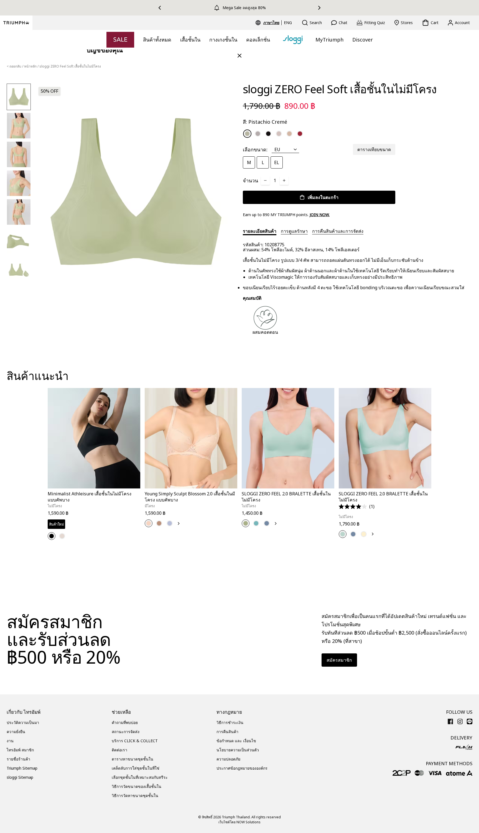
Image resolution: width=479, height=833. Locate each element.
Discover (362, 39)
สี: (265, 121)
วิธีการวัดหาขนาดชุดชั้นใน (135, 795)
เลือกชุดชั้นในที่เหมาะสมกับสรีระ (140, 777)
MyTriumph (329, 39)
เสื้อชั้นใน (190, 39)
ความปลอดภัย (228, 759)
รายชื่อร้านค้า (18, 759)
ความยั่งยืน (16, 731)
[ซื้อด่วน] (132, 489)
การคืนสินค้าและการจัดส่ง (337, 231)
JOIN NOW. (320, 214)
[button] (356, 506)
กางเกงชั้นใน (223, 39)
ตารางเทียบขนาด (374, 149)
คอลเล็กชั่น (258, 39)
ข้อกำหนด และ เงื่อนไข (236, 740)
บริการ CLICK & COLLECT (135, 740)
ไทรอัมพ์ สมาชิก (20, 749)
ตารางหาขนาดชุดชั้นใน (132, 759)
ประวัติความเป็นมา (23, 722)
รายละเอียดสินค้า (259, 231)
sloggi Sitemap (20, 777)
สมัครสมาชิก (339, 660)
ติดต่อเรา (119, 749)
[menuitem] (272, 22)
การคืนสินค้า (227, 731)
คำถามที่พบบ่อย (125, 722)
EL (276, 162)
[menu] (278, 22)
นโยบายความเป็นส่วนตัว (237, 749)
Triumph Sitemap (22, 768)
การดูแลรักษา (294, 231)
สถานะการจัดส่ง (125, 731)
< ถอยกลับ (14, 66)
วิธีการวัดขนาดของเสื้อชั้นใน (136, 786)
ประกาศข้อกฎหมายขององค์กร (241, 768)
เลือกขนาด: (255, 149)
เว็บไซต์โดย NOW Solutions (239, 822)
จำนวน (250, 180)
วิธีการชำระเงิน (229, 722)
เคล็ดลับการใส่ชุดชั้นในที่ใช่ (135, 768)
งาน (10, 740)
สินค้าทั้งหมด (157, 39)
